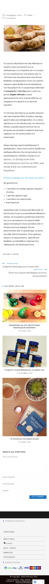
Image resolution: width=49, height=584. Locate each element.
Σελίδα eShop (8, 532)
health (9, 254)
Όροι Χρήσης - (26, 580)
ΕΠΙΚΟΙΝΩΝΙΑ (9, 557)
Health (29, 15)
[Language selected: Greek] (38, 582)
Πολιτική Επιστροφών (24, 583)
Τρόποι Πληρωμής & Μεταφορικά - (29, 581)
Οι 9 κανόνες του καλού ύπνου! (24, 439)
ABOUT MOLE (9, 539)
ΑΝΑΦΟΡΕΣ (8, 552)
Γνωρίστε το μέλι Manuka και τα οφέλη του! (24, 370)
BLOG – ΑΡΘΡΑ (9, 548)
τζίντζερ (15, 254)
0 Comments (10, 18)
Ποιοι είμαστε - (13, 580)
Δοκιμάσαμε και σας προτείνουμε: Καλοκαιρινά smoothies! (24, 326)
